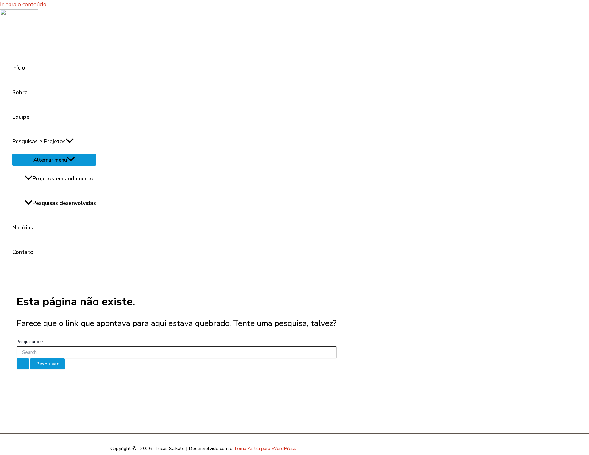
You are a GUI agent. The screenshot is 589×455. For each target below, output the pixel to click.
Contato (22, 252)
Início (18, 67)
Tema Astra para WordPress (265, 448)
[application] (70, 141)
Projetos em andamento (63, 178)
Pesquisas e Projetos (39, 141)
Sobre (20, 92)
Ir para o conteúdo (23, 4)
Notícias (22, 227)
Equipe (20, 116)
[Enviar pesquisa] (23, 363)
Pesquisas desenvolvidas (64, 203)
